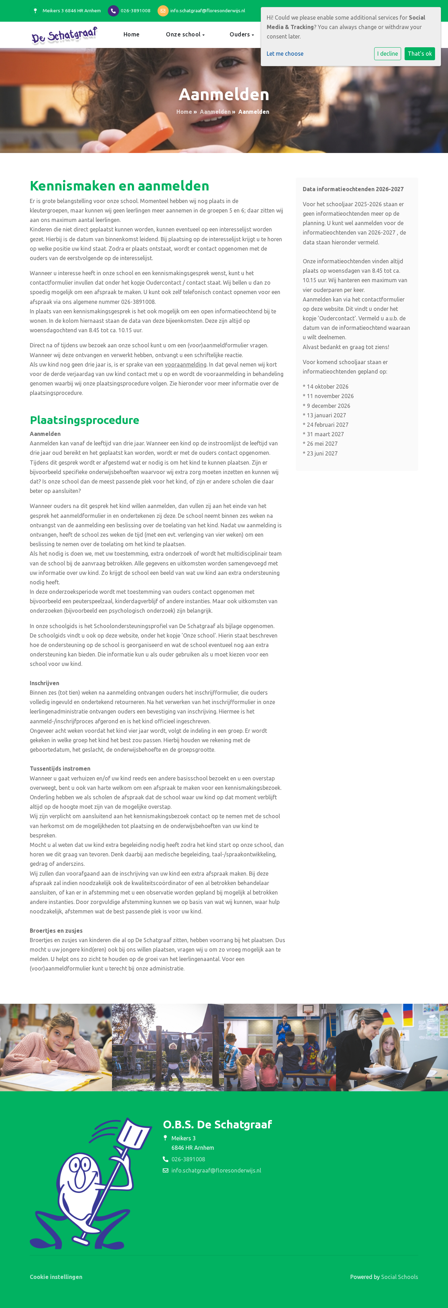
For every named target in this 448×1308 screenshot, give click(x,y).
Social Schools (399, 1277)
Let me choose (285, 53)
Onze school (184, 34)
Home (132, 34)
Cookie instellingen (56, 1277)
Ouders (241, 34)
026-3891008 (135, 10)
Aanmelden (215, 112)
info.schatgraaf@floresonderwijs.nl (207, 10)
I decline (387, 53)
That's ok (420, 53)
